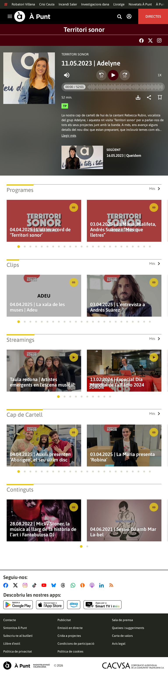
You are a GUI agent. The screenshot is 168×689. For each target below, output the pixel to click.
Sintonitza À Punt (15, 628)
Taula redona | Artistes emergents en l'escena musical (42, 382)
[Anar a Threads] (64, 585)
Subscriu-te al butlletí (18, 635)
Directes (153, 16)
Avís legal (118, 643)
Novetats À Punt (140, 4)
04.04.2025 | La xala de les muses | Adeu (37, 307)
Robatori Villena (23, 4)
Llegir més (68, 135)
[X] (150, 40)
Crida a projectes (69, 635)
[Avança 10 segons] (124, 75)
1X (159, 75)
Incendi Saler (68, 4)
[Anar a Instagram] (26, 585)
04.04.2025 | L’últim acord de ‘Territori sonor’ (40, 232)
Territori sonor (84, 29)
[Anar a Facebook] (6, 585)
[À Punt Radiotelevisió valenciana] (26, 665)
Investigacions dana (95, 4)
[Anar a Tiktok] (35, 585)
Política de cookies (70, 651)
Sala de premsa (122, 620)
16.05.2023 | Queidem (124, 155)
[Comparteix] (150, 97)
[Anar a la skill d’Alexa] (73, 604)
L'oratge (118, 4)
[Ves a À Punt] (32, 16)
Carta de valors (122, 635)
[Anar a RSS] (112, 585)
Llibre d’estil (11, 643)
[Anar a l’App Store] (50, 604)
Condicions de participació (76, 643)
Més (152, 188)
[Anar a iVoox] (83, 585)
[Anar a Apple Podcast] (93, 585)
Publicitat (64, 620)
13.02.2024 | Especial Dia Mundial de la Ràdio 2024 (117, 382)
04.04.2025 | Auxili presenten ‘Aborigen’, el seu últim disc (40, 457)
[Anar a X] (16, 585)
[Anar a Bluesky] (54, 585)
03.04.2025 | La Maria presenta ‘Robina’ (122, 457)
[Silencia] (66, 75)
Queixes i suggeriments (128, 628)
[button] (18, 246)
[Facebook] (141, 40)
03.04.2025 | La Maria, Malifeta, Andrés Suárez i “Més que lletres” (123, 229)
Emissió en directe (70, 628)
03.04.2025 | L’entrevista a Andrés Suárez (117, 307)
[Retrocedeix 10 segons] (101, 75)
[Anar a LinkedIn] (102, 585)
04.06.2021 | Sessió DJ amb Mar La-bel (123, 532)
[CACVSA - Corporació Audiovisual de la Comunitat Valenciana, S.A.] (133, 665)
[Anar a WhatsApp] (74, 585)
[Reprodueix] (113, 75)
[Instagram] (159, 40)
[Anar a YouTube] (45, 585)
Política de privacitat (17, 651)
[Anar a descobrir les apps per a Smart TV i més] (103, 604)
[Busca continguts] (119, 17)
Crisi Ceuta (46, 4)
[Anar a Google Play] (18, 604)
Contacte (9, 620)
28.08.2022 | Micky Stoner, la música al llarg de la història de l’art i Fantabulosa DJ (43, 529)
